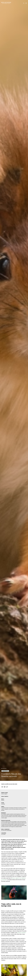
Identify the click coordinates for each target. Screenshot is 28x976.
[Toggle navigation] (26, 3)
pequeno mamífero (21, 932)
